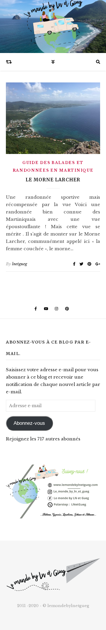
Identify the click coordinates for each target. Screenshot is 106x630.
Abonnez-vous (29, 423)
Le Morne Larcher (53, 180)
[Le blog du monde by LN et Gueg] (53, 26)
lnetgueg (19, 263)
